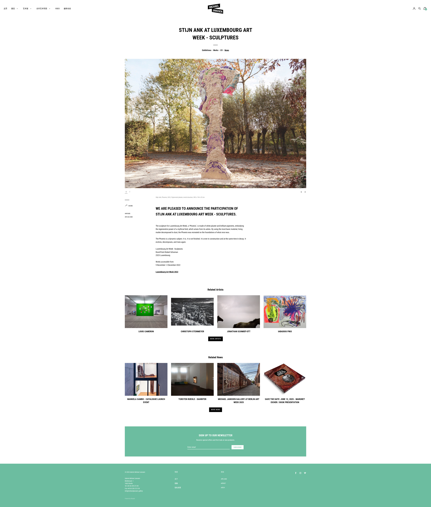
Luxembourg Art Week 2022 (167, 272)
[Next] (305, 192)
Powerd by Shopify (130, 498)
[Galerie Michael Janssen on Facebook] (296, 473)
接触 (176, 483)
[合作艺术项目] (49, 9)
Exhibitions (206, 50)
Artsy (223, 487)
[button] (424, 9)
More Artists (215, 339)
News (227, 50)
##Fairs (127, 213)
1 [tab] (126, 192)
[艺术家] (30, 9)
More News (215, 410)
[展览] (17, 9)
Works (215, 50)
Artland (224, 479)
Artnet (223, 483)
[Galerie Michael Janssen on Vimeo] (305, 473)
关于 (176, 479)
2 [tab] (129, 192)
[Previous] (301, 192)
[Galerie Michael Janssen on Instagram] (300, 473)
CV (221, 50)
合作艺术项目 (41, 9)
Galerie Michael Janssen (137, 472)
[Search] (419, 8)
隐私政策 (178, 487)
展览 (13, 9)
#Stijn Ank (129, 217)
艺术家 (25, 9)
